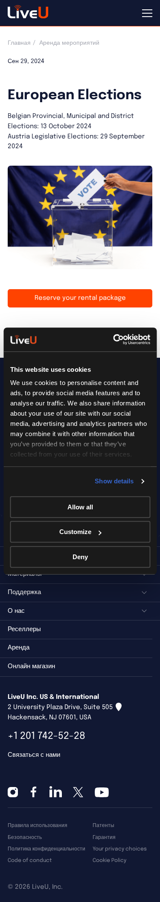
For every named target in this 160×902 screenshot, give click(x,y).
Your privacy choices (120, 849)
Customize (75, 531)
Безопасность (25, 837)
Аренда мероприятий (69, 43)
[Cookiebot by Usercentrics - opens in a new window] (114, 339)
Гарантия (104, 837)
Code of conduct (30, 860)
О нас (16, 611)
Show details (114, 481)
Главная (19, 43)
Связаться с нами (34, 755)
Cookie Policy (109, 860)
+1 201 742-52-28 (46, 736)
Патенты (103, 825)
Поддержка (24, 592)
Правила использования (37, 825)
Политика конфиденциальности (46, 849)
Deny (80, 556)
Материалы (25, 574)
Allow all (80, 507)
